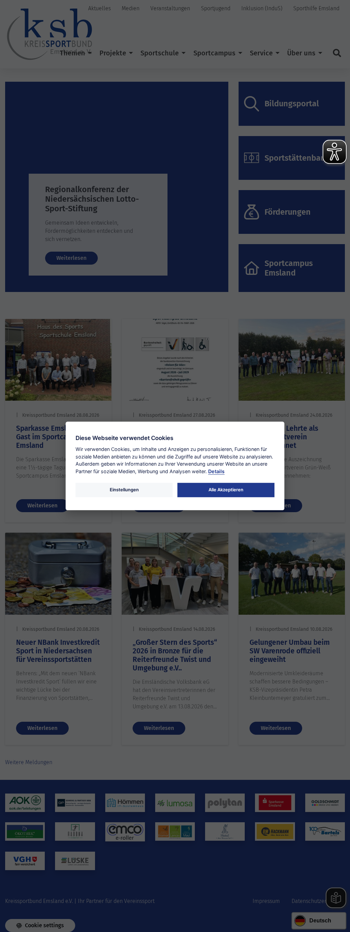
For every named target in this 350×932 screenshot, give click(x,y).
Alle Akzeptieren (225, 489)
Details (216, 471)
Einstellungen (124, 489)
